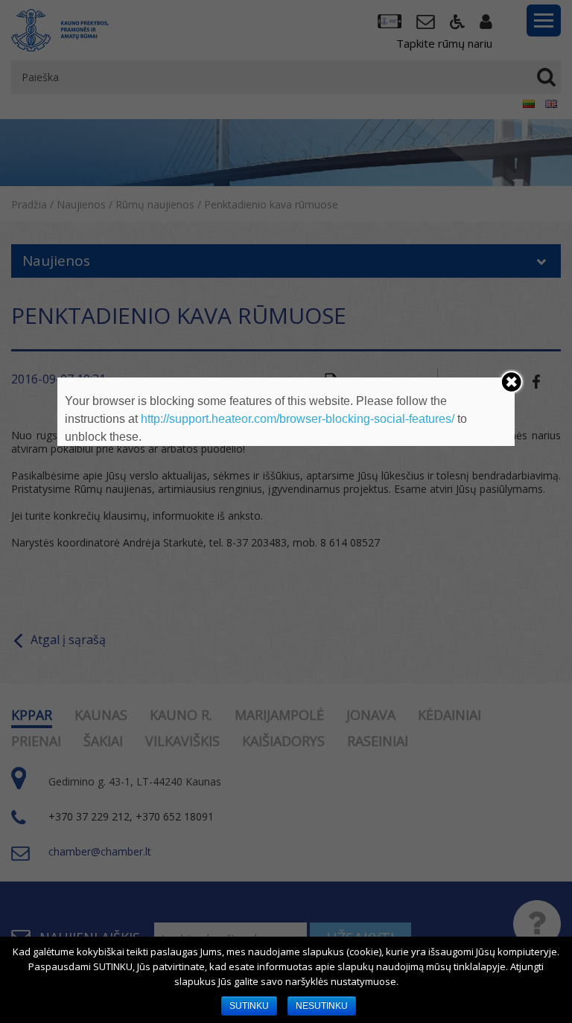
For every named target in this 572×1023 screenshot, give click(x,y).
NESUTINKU (322, 1006)
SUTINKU (249, 1006)
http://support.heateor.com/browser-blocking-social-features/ (297, 418)
